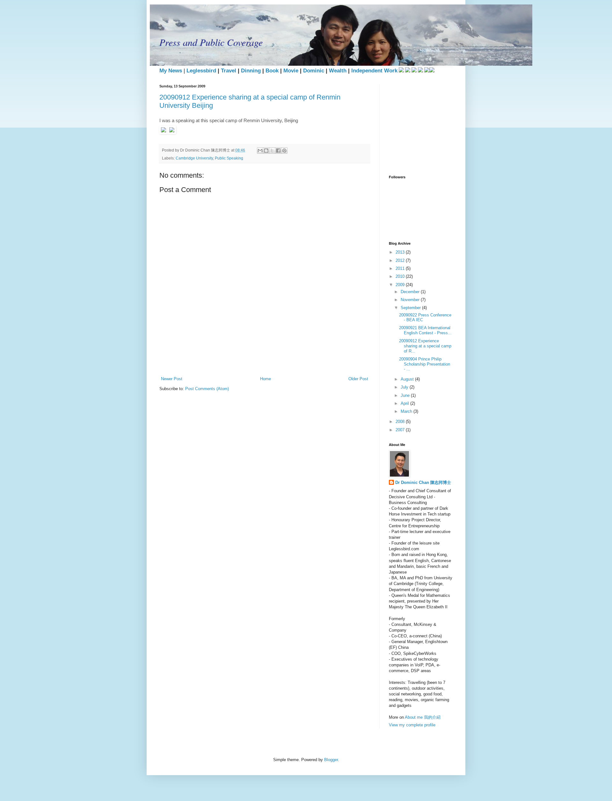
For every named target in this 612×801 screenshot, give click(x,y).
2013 (401, 252)
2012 (401, 260)
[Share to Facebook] (278, 150)
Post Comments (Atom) (207, 388)
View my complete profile (412, 725)
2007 (401, 429)
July (405, 387)
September (411, 307)
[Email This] (260, 150)
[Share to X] (272, 150)
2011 (401, 268)
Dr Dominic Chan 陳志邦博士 (423, 482)
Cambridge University (194, 158)
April (405, 403)
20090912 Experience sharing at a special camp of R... (425, 345)
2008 (401, 421)
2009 (401, 284)
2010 (401, 276)
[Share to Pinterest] (284, 150)
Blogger (331, 759)
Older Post (358, 378)
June (406, 395)
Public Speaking (229, 158)
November (411, 299)
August (408, 379)
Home (265, 378)
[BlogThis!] (266, 150)
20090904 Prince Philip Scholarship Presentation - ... (424, 364)
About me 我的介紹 (423, 717)
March (407, 411)
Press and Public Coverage (211, 42)
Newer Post (171, 378)
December (411, 291)
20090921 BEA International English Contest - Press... (425, 330)
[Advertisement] (275, 353)
